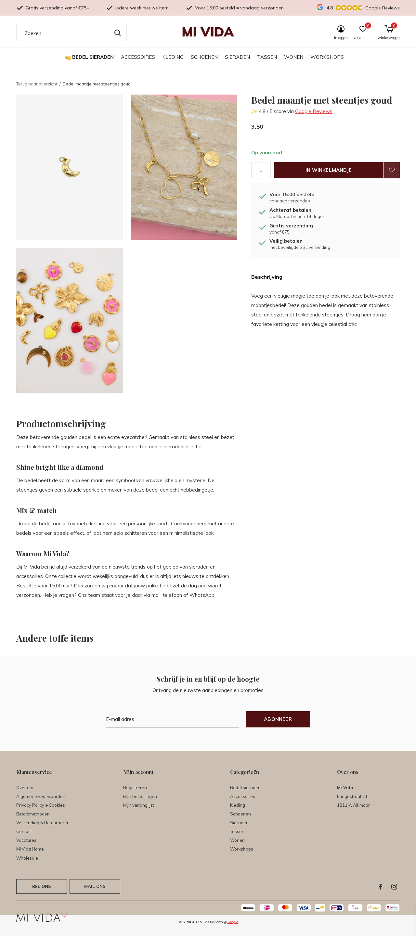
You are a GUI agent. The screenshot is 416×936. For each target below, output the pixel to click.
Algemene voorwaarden (40, 796)
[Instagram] (394, 886)
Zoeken (118, 33)
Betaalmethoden (33, 813)
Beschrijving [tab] (266, 277)
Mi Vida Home (30, 849)
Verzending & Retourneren (43, 822)
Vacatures (26, 840)
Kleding (173, 57)
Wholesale (27, 858)
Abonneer (278, 719)
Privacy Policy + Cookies (40, 805)
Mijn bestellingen (140, 796)
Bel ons (41, 886)
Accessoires (138, 57)
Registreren (135, 787)
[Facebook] (380, 886)
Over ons (25, 787)
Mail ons (95, 886)
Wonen (293, 57)
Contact (24, 831)
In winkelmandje (329, 170)
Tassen (267, 57)
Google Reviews (313, 111)
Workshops (327, 57)
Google (233, 922)
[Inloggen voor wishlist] (392, 170)
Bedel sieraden (93, 57)
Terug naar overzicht (36, 83)
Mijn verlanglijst (138, 805)
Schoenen (204, 57)
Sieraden (237, 57)
